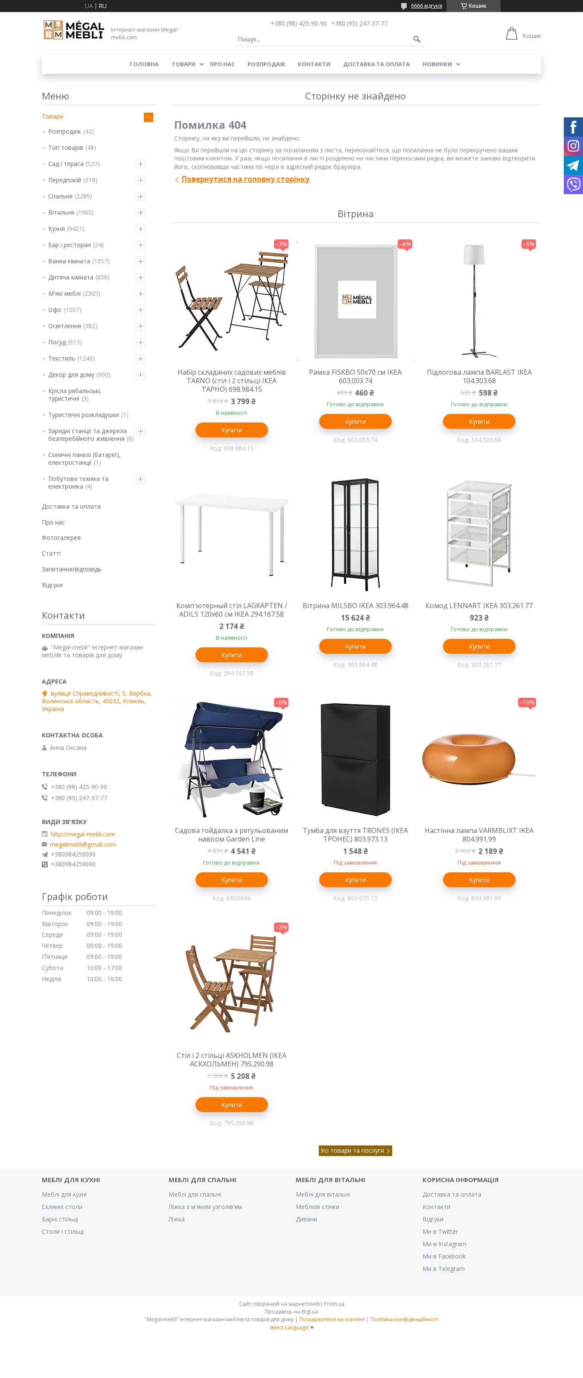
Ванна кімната (69, 261)
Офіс (55, 310)
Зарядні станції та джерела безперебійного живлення (87, 435)
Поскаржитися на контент (332, 1319)
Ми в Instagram (444, 1244)
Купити (232, 430)
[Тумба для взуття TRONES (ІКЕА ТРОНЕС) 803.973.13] (355, 760)
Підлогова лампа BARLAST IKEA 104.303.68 (479, 376)
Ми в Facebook (444, 1256)
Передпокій (64, 180)
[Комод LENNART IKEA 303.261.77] (479, 535)
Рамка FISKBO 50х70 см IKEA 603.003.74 (355, 376)
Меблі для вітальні (323, 1194)
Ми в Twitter (440, 1231)
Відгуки (52, 585)
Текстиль (61, 358)
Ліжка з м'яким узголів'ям (205, 1207)
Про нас (222, 64)
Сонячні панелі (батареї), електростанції (84, 458)
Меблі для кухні (64, 1194)
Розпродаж (266, 64)
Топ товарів (65, 147)
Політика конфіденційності (404, 1319)
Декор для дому (71, 374)
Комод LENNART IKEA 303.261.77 (479, 605)
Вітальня (61, 212)
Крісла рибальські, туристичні (75, 394)
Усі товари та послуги (352, 1150)
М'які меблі (64, 293)
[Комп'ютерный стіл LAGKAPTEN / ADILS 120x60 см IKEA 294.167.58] (232, 535)
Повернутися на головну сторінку (245, 179)
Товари (183, 64)
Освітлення (64, 326)
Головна (144, 64)
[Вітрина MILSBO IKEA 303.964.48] (355, 535)
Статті (51, 553)
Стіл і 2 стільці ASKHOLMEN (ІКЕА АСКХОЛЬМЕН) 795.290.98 (231, 1059)
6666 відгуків (426, 5)
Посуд (57, 342)
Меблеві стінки (317, 1207)
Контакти (314, 64)
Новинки (437, 64)
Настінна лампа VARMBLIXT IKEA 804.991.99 (479, 834)
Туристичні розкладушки (83, 415)
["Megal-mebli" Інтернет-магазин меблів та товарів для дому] (74, 30)
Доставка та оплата (376, 64)
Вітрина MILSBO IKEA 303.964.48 (355, 605)
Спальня (60, 196)
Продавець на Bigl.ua (291, 1311)
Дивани (306, 1219)
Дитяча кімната (70, 277)
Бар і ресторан (69, 245)
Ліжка (177, 1219)
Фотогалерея (61, 537)
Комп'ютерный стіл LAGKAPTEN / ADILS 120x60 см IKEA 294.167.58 (231, 609)
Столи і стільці (63, 1231)
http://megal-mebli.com (83, 834)
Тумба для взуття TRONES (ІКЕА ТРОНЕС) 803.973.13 (355, 834)
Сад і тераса (66, 164)
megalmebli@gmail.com (83, 844)
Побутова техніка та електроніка (78, 482)
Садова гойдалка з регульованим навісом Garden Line (231, 834)
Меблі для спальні (195, 1194)
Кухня (56, 228)
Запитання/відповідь (72, 569)
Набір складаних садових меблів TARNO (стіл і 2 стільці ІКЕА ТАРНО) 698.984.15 (232, 380)
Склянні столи (62, 1207)
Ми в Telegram (444, 1268)
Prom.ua (334, 1304)
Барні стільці (60, 1219)
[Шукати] (417, 39)
